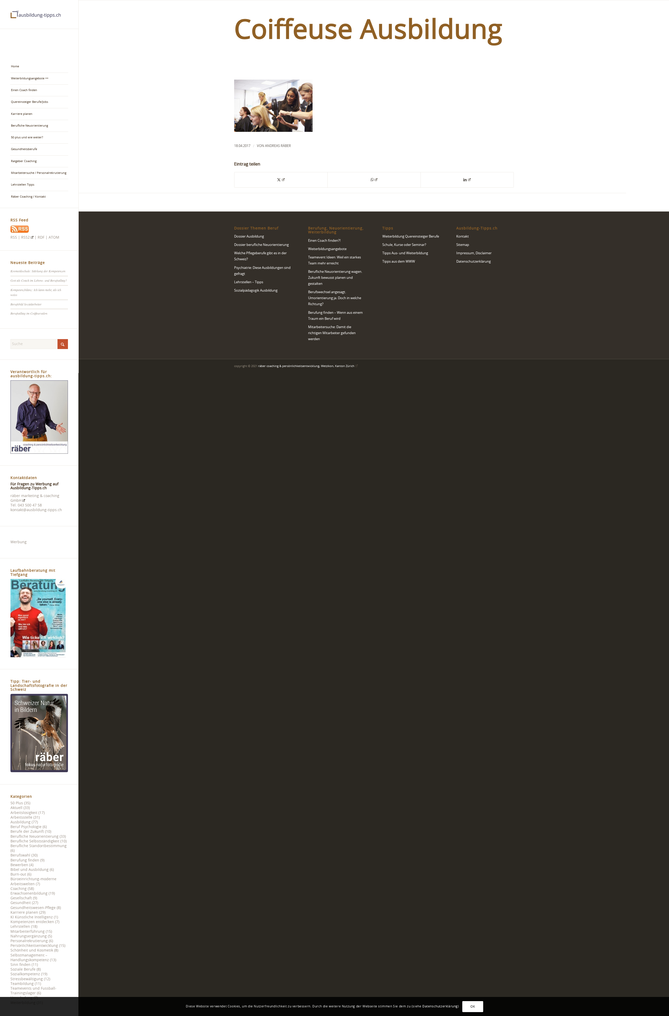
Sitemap (462, 245)
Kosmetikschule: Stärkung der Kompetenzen (37, 271)
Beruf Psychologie (26, 827)
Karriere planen (24, 912)
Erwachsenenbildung (29, 893)
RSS (13, 237)
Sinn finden (20, 965)
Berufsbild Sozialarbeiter (26, 304)
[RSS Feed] (19, 232)
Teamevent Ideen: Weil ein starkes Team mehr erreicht (334, 260)
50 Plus (16, 803)
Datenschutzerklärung (473, 261)
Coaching (18, 889)
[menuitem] (39, 67)
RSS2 (25, 237)
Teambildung (22, 984)
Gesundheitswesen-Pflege (33, 908)
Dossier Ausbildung (249, 236)
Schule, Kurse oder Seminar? (404, 245)
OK (472, 1006)
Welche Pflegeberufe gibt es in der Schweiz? (260, 256)
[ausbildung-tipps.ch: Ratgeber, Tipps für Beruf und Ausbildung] (39, 14)
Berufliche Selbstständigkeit (34, 841)
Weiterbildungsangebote (327, 249)
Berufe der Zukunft (27, 832)
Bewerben (19, 865)
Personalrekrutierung (29, 941)
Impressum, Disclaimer (474, 253)
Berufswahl (20, 855)
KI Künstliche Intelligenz (31, 917)
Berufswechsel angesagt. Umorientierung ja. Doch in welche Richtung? (334, 298)
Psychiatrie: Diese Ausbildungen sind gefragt (262, 271)
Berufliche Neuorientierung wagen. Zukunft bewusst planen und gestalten (335, 278)
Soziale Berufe (23, 969)
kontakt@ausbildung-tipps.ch (36, 510)
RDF (41, 237)
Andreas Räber (278, 146)
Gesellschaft (21, 898)
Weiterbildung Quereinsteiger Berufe (410, 236)
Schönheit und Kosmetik (31, 950)
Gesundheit (20, 903)
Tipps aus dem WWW (398, 261)
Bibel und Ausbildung (29, 870)
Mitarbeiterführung (27, 932)
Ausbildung (20, 822)
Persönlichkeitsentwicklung (34, 946)
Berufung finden (24, 860)
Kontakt (462, 236)
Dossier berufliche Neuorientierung (261, 245)
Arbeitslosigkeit (23, 813)
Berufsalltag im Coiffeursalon (28, 313)
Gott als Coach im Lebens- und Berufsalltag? (38, 280)
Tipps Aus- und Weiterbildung (405, 253)
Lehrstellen (20, 927)
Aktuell (16, 808)
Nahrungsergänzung (28, 936)
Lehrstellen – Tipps (248, 282)
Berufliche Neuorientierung (34, 836)
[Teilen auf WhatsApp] (374, 179)
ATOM (54, 237)
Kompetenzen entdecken (32, 922)
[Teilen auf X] (280, 179)
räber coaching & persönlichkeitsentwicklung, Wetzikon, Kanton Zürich (306, 366)
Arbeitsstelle (21, 817)
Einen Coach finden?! (324, 241)
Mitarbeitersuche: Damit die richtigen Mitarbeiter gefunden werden (332, 333)
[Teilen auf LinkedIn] (467, 179)
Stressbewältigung (26, 979)
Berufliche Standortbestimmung (38, 846)
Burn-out (18, 874)
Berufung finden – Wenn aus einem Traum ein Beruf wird (335, 316)
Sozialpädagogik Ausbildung (256, 290)
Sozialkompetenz (25, 974)
